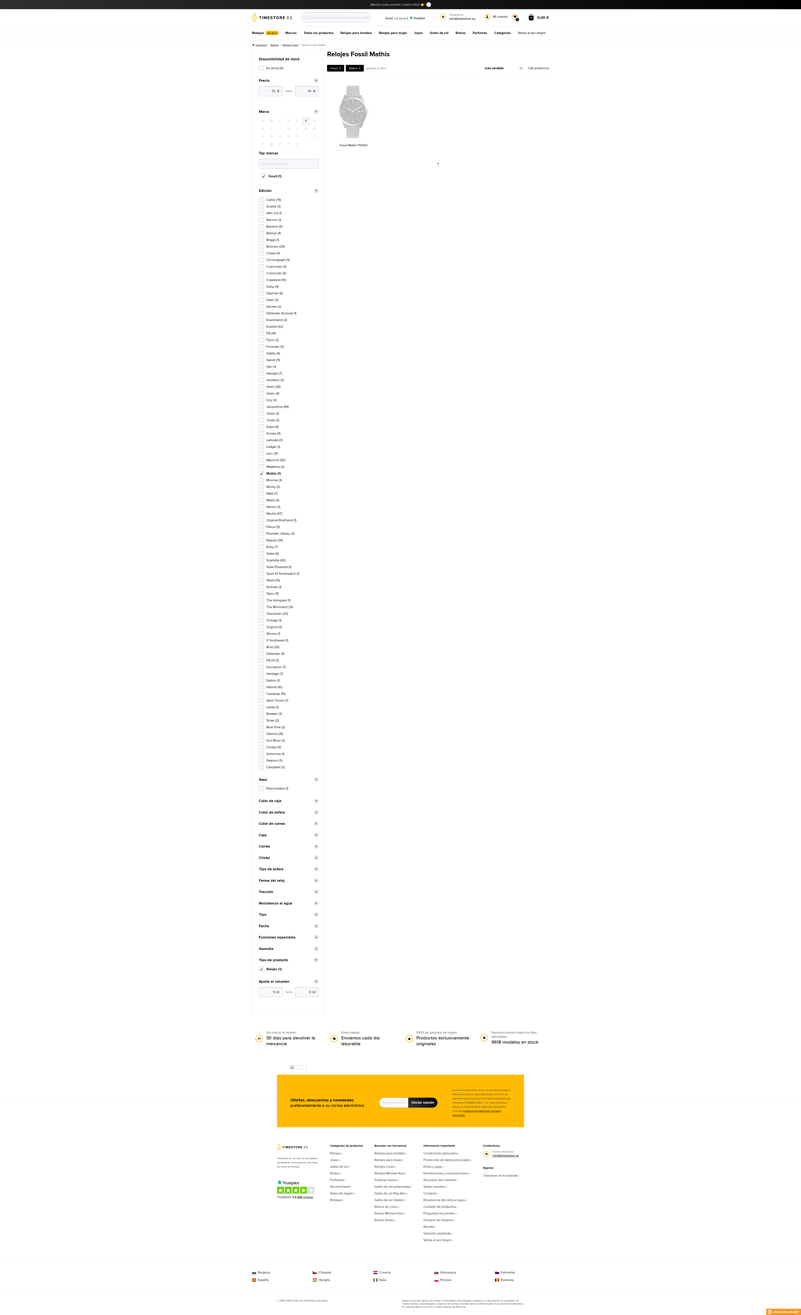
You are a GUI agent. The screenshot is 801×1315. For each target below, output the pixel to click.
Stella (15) (273, 580)
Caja (263, 835)
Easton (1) (273, 680)
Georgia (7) (274, 373)
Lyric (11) (272, 453)
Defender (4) (275, 653)
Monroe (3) (274, 480)
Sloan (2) (272, 720)
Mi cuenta (500, 16)
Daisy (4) (272, 286)
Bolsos (335, 1173)
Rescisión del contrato (439, 1180)
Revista (428, 1226)
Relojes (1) (274, 969)
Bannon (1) (273, 219)
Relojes (275, 45)
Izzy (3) (271, 400)
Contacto (430, 1193)
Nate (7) (271, 493)
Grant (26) (273, 386)
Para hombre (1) (277, 788)
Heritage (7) (274, 673)
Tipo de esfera (271, 869)
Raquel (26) (274, 540)
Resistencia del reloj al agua (444, 1200)
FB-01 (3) (272, 660)
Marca (264, 111)
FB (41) (271, 333)
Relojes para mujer (388, 1160)
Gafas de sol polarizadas (392, 1186)
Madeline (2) (275, 466)
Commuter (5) (276, 273)
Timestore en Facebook (500, 1175)
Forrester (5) (275, 346)
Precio (264, 80)
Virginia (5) (274, 627)
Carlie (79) (273, 199)
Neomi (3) (273, 506)
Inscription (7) (276, 667)
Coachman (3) (276, 266)
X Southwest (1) (277, 640)
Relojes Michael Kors (389, 1173)
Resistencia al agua (275, 903)
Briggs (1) (272, 239)
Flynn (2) (272, 340)
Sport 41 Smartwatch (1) (282, 573)
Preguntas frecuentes (439, 1213)
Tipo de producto (273, 960)
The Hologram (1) (278, 600)
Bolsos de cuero (386, 1206)
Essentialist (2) (276, 319)
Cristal (264, 857)
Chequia (325, 1272)
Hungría (324, 1280)
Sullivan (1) (273, 586)
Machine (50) (275, 460)
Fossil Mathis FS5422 (354, 145)
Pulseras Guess (385, 1180)
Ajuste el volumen (274, 981)
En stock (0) (274, 68)
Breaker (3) (274, 713)
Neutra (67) (274, 513)
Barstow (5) (274, 226)
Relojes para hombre (389, 1153)
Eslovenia (508, 1272)
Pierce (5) (273, 526)
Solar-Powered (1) (278, 566)
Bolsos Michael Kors (389, 1213)
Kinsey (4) (273, 433)
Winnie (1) (273, 633)
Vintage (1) (273, 620)
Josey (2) (272, 420)
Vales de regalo (341, 1193)
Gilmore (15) (274, 733)
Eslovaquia (448, 1272)
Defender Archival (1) (281, 313)
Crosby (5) (273, 747)
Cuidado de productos (439, 1206)
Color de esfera (272, 812)
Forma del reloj (272, 880)
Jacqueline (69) (277, 406)
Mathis (353, 68)
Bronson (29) (275, 246)
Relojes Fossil (290, 45)
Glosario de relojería (438, 1220)
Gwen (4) (272, 393)
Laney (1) (272, 707)
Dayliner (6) (274, 293)
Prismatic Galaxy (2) (280, 533)
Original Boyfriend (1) (281, 520)
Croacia (385, 1272)
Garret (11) (273, 360)
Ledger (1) (273, 446)
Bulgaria (264, 1272)
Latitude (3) (274, 440)
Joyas (334, 1160)
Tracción (266, 891)
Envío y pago (432, 1166)
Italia (383, 1280)
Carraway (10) (276, 693)
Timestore (261, 45)
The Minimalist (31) (279, 607)
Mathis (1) (273, 473)
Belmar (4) (273, 233)
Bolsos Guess (384, 1220)
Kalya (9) (272, 426)
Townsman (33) (277, 613)
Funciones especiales (277, 937)
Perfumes (337, 1180)
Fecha (264, 926)
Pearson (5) (274, 760)
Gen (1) (271, 366)
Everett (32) (274, 326)
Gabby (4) (273, 353)
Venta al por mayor (437, 1240)
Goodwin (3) (275, 380)
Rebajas (336, 1200)
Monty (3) (273, 486)
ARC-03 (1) (274, 213)
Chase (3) (273, 253)
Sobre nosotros (434, 1186)
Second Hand (340, 1186)
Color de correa (272, 823)
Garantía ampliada (437, 1233)
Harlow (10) (274, 687)
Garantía (266, 948)
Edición (265, 190)
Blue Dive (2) (275, 727)
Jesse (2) (272, 413)
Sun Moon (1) (275, 740)
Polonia (445, 1280)
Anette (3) (273, 206)
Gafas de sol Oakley (389, 1200)
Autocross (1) (275, 753)
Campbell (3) (275, 767)
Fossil (334, 68)
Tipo (262, 914)
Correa (264, 846)
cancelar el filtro (375, 68)
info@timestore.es (505, 1155)
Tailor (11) (272, 593)
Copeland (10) (276, 279)
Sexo (263, 779)
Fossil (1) (275, 176)
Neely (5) (272, 500)
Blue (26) (272, 647)
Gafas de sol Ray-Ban (390, 1193)
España (263, 1280)
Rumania (507, 1280)
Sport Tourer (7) (277, 700)
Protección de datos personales (446, 1160)
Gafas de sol (339, 1166)
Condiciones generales (440, 1153)
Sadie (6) (272, 553)
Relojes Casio (384, 1166)
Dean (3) (272, 299)
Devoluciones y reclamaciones (445, 1173)
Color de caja (270, 801)
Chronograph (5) (278, 259)
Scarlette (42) (276, 560)
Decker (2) (273, 306)
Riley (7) (272, 546)
